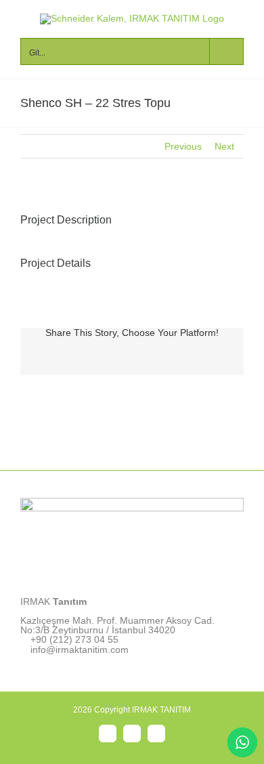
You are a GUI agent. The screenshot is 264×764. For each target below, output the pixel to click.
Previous (183, 146)
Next (224, 146)
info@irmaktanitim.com (79, 649)
